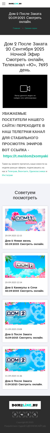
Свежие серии (31, 28)
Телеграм (12, 171)
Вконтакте (23, 171)
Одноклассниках (37, 171)
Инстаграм (7, 175)
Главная (16, 28)
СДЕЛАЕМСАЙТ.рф (36, 426)
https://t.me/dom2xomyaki (25, 156)
